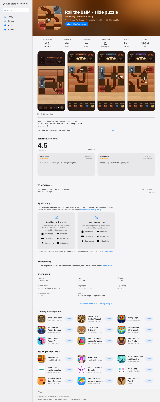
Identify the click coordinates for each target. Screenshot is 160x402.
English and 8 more (85, 288)
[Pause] (54, 108)
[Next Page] (157, 81)
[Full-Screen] (62, 108)
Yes (39, 296)
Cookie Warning (75, 399)
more (113, 130)
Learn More (108, 251)
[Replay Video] (40, 108)
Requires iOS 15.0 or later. (48, 288)
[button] (16, 17)
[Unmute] (58, 108)
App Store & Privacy (60, 399)
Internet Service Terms (45, 399)
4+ (119, 288)
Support (85, 399)
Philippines (41, 392)
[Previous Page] (35, 81)
